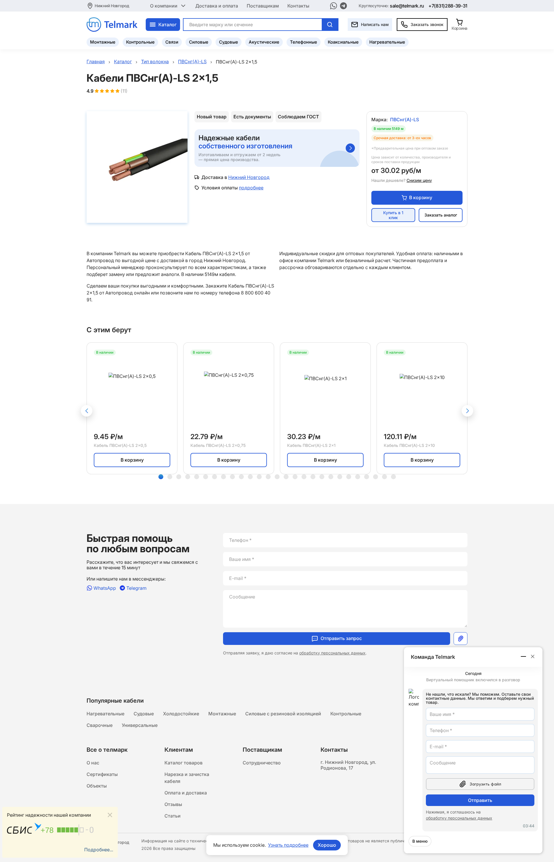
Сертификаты (102, 774)
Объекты (97, 786)
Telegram (136, 588)
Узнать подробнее (288, 845)
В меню (420, 841)
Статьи (172, 816)
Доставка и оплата (216, 6)
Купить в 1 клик (393, 215)
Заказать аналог (440, 214)
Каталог (167, 24)
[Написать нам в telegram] (343, 5)
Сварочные (100, 725)
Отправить (480, 800)
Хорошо (327, 845)
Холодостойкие (181, 714)
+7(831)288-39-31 (447, 6)
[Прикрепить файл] (460, 638)
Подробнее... (98, 849)
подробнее (251, 188)
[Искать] (330, 24)
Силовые (198, 42)
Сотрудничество (262, 763)
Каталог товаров (183, 763)
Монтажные (102, 42)
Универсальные (140, 725)
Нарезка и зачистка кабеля (186, 777)
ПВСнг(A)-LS (404, 119)
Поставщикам (263, 6)
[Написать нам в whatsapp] (333, 5)
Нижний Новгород (112, 5)
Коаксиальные (343, 42)
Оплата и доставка (185, 793)
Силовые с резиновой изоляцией (283, 714)
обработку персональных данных (332, 652)
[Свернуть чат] (524, 656)
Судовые (228, 42)
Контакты (298, 6)
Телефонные (303, 42)
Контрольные (140, 42)
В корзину (420, 197)
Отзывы (173, 804)
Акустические (264, 42)
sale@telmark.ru (407, 6)
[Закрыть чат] (533, 656)
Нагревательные (387, 42)
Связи (171, 42)
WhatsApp (104, 588)
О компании (163, 6)
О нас (93, 763)
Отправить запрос (341, 638)
